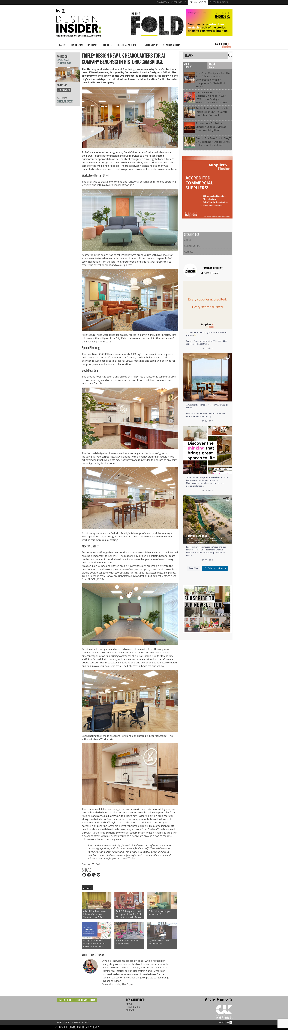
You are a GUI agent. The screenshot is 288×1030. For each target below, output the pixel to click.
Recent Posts (211, 65)
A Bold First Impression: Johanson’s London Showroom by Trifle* (94, 914)
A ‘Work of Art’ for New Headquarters (127, 942)
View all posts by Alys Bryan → (119, 984)
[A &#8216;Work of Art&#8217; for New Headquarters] (129, 930)
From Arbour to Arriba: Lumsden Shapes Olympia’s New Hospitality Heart (211, 127)
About (187, 239)
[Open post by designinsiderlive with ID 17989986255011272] (207, 519)
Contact (188, 251)
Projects (92, 45)
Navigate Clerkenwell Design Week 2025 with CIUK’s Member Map (94, 943)
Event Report (151, 45)
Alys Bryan (65, 63)
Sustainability (171, 45)
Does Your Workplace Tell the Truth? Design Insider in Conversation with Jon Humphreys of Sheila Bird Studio (213, 79)
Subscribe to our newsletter (77, 1000)
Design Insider (197, 2)
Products (77, 45)
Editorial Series (126, 45)
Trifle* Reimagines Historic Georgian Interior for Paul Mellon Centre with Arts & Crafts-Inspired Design (129, 914)
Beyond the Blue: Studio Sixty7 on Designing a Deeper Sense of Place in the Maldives (213, 142)
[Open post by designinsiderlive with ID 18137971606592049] (207, 450)
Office (60, 101)
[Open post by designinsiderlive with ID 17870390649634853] (207, 377)
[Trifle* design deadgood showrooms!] (162, 900)
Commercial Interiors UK (171, 2)
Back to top (224, 1022)
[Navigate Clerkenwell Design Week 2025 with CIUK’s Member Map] (96, 930)
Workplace (64, 89)
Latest (63, 45)
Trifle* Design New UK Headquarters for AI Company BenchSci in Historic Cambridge (123, 58)
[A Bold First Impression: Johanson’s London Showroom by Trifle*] (96, 900)
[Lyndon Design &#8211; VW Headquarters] (162, 930)
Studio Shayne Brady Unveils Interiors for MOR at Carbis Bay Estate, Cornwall (212, 112)
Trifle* (166, 72)
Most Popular (188, 65)
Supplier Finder (219, 2)
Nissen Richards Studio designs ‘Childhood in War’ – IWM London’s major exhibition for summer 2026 (212, 97)
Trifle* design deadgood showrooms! (160, 913)
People (105, 45)
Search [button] (230, 55)
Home (59, 1022)
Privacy (77, 1022)
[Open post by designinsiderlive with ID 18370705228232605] (207, 305)
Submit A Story (192, 245)
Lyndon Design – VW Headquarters (159, 942)
